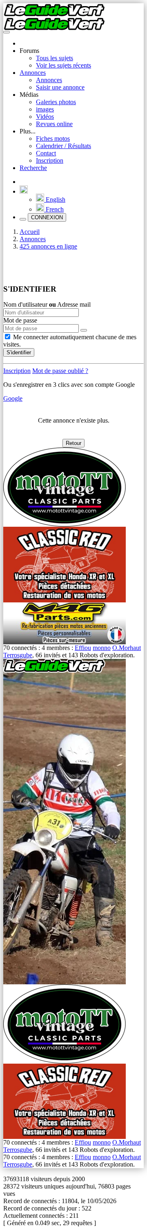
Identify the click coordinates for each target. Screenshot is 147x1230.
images (45, 109)
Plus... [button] (28, 131)
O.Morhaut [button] (126, 647)
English (54, 199)
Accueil (30, 231)
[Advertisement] (75, 267)
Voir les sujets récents (63, 65)
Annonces (49, 79)
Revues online (54, 123)
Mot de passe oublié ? (60, 370)
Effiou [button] (83, 647)
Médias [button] (29, 94)
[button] (24, 191)
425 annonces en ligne (48, 246)
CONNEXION (47, 217)
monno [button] (102, 647)
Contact (46, 153)
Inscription (49, 160)
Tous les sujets (54, 58)
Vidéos (45, 116)
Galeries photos (56, 101)
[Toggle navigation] (6, 32)
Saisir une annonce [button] (60, 87)
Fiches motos (53, 138)
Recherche (33, 167)
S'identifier (19, 352)
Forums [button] (29, 50)
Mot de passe (20, 320)
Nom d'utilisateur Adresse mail (47, 304)
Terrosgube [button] (17, 655)
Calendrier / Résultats (63, 145)
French (54, 209)
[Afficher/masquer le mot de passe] (83, 330)
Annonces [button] (33, 72)
